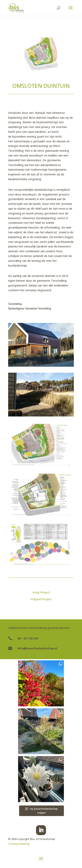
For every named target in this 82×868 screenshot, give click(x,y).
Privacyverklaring (19, 844)
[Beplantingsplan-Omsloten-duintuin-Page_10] (41, 544)
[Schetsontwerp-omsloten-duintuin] (41, 444)
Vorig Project (41, 592)
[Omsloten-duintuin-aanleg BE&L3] (41, 394)
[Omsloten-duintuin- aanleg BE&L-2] (41, 345)
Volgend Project (41, 599)
